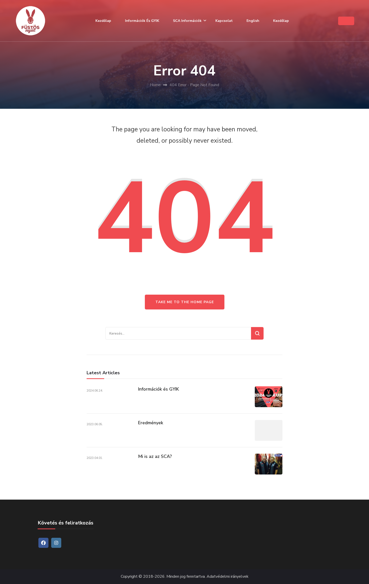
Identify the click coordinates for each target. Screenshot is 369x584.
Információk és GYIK (142, 20)
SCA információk (187, 20)
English (253, 20)
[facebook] (43, 543)
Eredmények (150, 423)
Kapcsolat (224, 20)
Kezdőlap (103, 20)
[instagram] (56, 543)
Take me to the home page (184, 302)
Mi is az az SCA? (155, 456)
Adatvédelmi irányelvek (228, 576)
